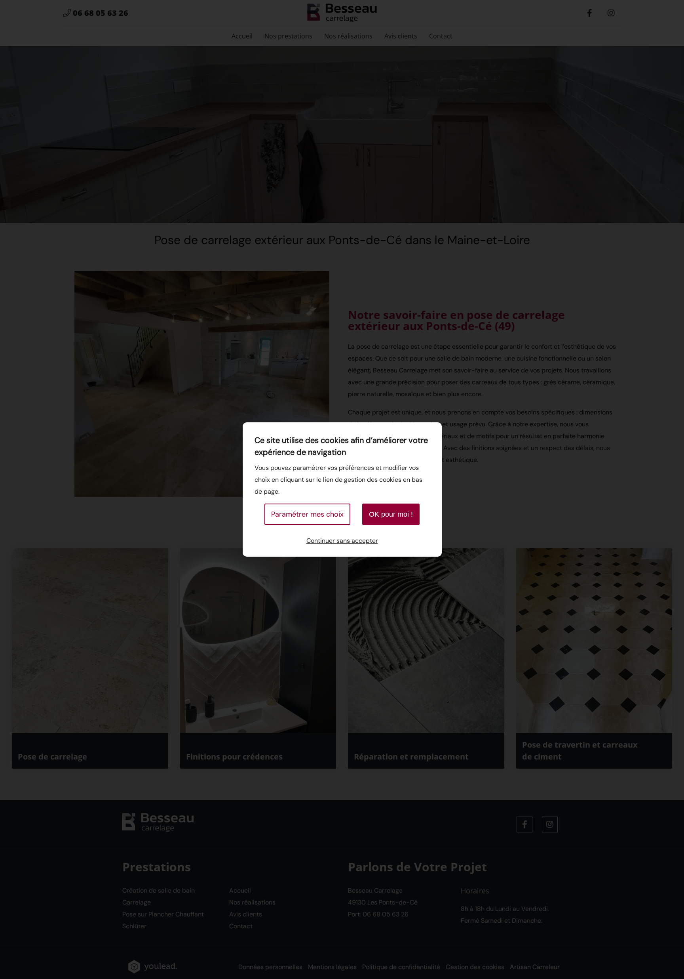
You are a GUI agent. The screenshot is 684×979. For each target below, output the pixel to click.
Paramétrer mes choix (307, 514)
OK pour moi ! (391, 514)
